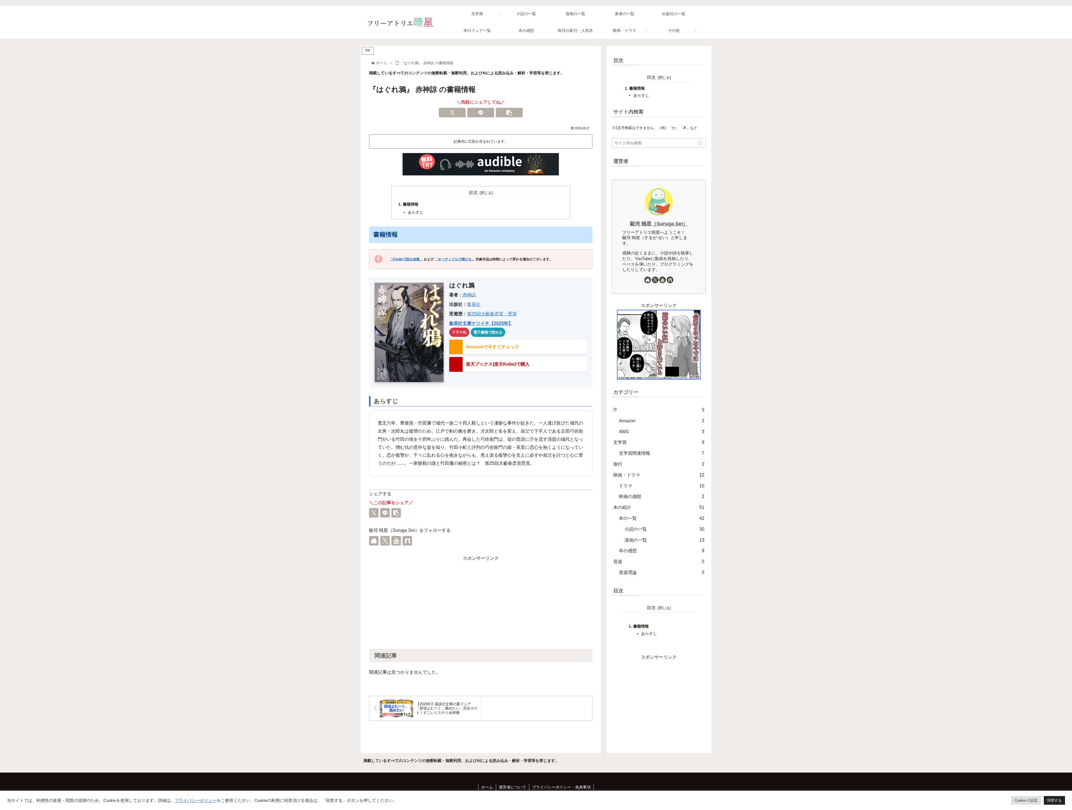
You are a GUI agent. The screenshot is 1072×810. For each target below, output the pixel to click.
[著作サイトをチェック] (374, 540)
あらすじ (415, 212)
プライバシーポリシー (196, 800)
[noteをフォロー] (407, 540)
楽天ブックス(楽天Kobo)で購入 (498, 364)
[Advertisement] (480, 602)
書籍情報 (410, 204)
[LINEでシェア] (480, 112)
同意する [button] (1054, 800)
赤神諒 (469, 294)
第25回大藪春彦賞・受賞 (492, 313)
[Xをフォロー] (385, 540)
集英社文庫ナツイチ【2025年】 (481, 323)
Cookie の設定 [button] (1026, 800)
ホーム (487, 787)
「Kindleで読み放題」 (406, 259)
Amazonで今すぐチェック (492, 346)
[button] (509, 112)
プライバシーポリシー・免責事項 (561, 787)
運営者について (512, 787)
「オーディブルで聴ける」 (455, 259)
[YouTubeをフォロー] (396, 540)
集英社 (473, 304)
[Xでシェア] (452, 112)
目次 (473, 192)
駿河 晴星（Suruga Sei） (659, 224)
